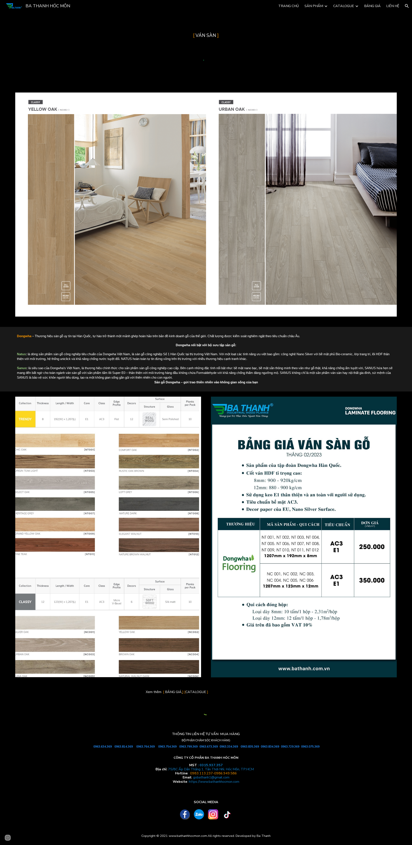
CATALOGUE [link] (343, 6)
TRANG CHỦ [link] (288, 6)
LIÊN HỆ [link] (392, 6)
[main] (206, 35)
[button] (407, 6)
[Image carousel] (206, 207)
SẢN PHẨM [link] (313, 6)
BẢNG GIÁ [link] (372, 6)
